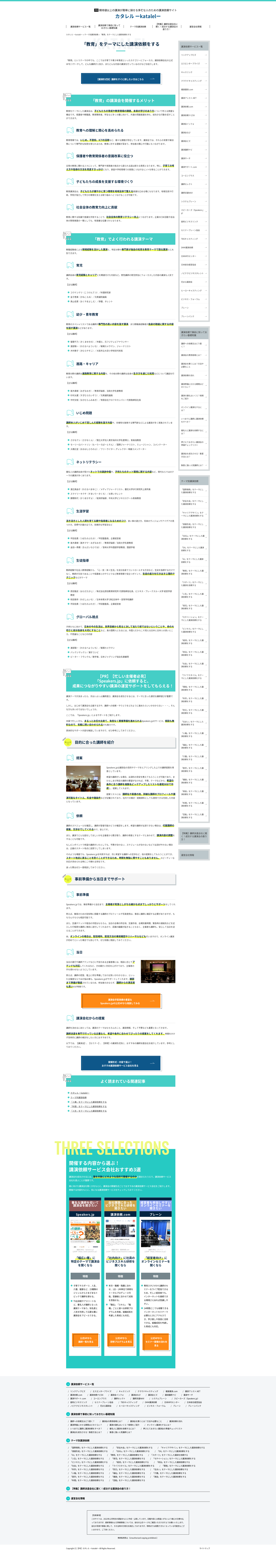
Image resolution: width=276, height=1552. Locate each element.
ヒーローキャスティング (191, 290)
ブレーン (185, 307)
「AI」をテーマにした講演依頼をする (192, 560)
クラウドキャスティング (191, 80)
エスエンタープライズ (190, 63)
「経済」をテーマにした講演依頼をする (192, 642)
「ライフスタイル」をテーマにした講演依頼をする (192, 676)
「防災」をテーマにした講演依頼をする (192, 711)
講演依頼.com (187, 106)
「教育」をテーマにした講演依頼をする (192, 572)
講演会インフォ (187, 123)
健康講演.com (187, 89)
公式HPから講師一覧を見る (85, 1340)
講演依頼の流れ (187, 375)
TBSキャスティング (189, 238)
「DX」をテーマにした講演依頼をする (192, 549)
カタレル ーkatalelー (138, 14)
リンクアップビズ (188, 54)
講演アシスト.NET (189, 98)
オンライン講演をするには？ (191, 409)
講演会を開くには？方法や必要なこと (192, 365)
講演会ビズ (185, 141)
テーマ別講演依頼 (138, 26)
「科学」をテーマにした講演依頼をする (192, 700)
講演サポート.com (189, 166)
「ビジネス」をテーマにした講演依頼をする (192, 630)
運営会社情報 (195, 26)
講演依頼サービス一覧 (80, 26)
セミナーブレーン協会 (190, 230)
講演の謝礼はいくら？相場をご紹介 (192, 397)
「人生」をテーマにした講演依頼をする (88, 1110)
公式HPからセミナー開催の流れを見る (156, 1342)
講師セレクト (186, 184)
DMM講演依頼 (187, 247)
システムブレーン (188, 201)
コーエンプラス (187, 175)
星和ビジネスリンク (189, 221)
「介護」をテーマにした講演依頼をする (192, 758)
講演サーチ (185, 158)
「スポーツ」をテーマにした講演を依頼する (192, 584)
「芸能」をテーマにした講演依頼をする (192, 816)
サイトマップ (205, 1548)
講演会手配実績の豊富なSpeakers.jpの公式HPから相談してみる (120, 1001)
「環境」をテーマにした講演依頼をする (192, 688)
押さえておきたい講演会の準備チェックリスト (192, 443)
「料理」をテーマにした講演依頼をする (88, 1106)
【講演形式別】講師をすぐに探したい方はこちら (120, 79)
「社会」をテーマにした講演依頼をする (192, 665)
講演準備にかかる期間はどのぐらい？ (192, 385)
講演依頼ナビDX (188, 115)
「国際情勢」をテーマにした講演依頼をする (192, 491)
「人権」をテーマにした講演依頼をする (88, 1101)
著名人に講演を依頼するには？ (192, 432)
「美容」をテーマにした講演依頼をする (192, 793)
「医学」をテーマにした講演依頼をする (192, 769)
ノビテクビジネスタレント (192, 273)
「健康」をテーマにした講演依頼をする (192, 781)
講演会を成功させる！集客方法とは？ (192, 455)
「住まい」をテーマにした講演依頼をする (192, 723)
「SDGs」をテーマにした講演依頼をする (192, 537)
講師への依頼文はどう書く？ (191, 345)
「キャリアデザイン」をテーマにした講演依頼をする (192, 514)
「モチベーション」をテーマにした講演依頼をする (192, 618)
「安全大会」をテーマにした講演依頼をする (192, 502)
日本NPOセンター (188, 256)
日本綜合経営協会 (188, 264)
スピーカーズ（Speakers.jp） (192, 211)
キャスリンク (186, 72)
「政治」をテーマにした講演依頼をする (192, 653)
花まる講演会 (186, 281)
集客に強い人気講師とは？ (192, 465)
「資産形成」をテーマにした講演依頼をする (192, 525)
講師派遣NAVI (187, 192)
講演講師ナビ (186, 149)
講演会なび (185, 132)
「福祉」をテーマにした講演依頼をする (192, 746)
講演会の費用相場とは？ (191, 355)
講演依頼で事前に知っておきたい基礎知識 (109, 26)
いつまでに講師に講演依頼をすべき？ (192, 420)
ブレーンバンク (187, 316)
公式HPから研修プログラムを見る (121, 1340)
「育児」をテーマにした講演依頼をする (192, 607)
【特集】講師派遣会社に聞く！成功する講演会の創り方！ (167, 26)
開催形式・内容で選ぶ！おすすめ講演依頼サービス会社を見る (120, 1063)
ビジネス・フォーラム (190, 299)
